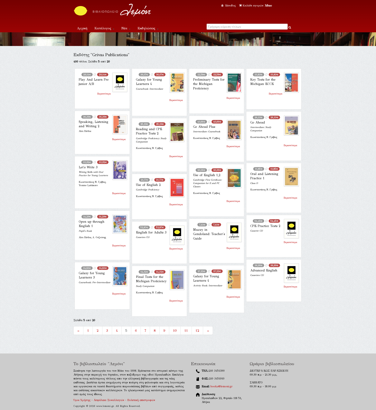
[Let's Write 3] (118, 170)
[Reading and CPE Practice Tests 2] (175, 132)
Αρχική (82, 28)
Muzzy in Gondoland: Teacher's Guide (209, 234)
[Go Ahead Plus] (232, 130)
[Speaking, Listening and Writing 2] (118, 124)
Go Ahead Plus (204, 127)
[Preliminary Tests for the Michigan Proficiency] (232, 83)
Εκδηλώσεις (146, 28)
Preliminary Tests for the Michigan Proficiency (209, 84)
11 (186, 330)
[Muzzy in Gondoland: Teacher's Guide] (232, 232)
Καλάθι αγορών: (257, 5)
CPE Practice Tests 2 (265, 226)
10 (175, 330)
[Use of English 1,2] (232, 178)
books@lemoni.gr (221, 386)
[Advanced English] (289, 273)
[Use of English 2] (175, 187)
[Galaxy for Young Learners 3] (118, 276)
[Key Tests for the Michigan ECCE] (289, 83)
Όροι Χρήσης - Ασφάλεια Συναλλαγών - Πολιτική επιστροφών (114, 400)
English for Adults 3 (151, 232)
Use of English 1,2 (206, 175)
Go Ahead (257, 122)
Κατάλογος (103, 28)
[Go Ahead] (289, 125)
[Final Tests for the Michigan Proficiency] (175, 280)
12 (197, 330)
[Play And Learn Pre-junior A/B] (118, 82)
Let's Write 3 (88, 167)
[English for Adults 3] (175, 235)
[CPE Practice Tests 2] (289, 228)
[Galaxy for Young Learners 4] (175, 83)
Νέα (124, 28)
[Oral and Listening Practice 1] (289, 176)
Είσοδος (230, 5)
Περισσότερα (104, 93)
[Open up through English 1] (118, 224)
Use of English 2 (148, 185)
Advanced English (263, 270)
